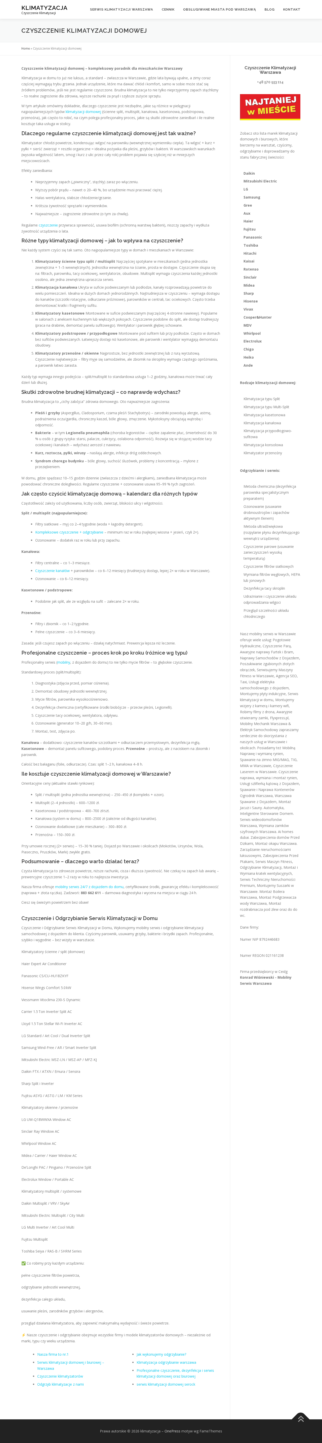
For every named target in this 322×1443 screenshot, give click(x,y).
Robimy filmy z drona (257, 711)
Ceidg (283, 971)
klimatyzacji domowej (83, 111)
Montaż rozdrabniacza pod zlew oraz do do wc (268, 909)
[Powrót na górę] (301, 1419)
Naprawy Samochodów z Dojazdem (269, 658)
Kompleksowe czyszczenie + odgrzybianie (69, 532)
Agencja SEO (286, 675)
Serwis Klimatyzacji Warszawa (121, 9)
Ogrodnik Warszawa (256, 795)
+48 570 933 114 (270, 82)
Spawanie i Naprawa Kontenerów (267, 789)
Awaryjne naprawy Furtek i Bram (266, 652)
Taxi (243, 681)
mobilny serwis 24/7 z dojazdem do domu (89, 886)
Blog (270, 9)
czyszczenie (48, 225)
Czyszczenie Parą (277, 645)
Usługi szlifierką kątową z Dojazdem (269, 783)
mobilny (63, 662)
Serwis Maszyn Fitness (273, 861)
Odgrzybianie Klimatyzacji (260, 867)
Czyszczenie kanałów (52, 570)
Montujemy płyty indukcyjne (263, 693)
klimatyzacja (44, 7)
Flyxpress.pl (279, 717)
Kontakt (292, 9)
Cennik (168, 9)
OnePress (172, 1431)
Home (25, 48)
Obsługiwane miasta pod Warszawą (219, 9)
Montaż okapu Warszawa (276, 843)
